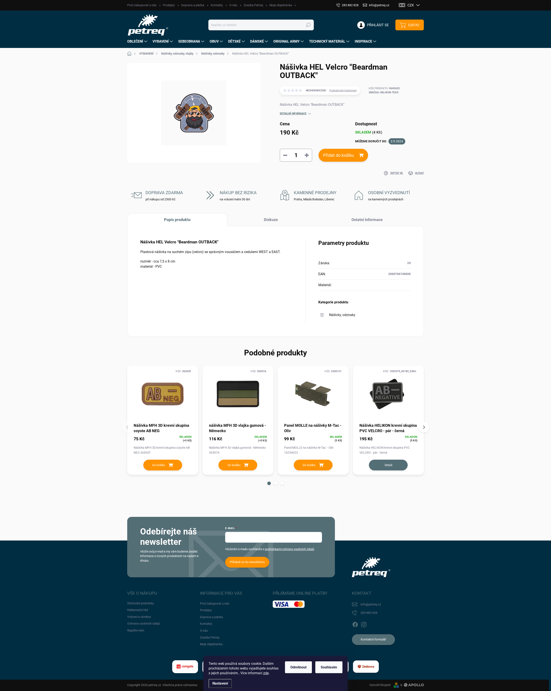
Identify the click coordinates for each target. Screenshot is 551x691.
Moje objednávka (280, 5)
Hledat (308, 25)
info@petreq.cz (371, 604)
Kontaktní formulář (373, 639)
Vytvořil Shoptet (380, 685)
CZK (410, 5)
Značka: (384, 92)
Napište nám (135, 630)
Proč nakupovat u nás (141, 5)
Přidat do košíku (338, 155)
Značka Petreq (253, 5)
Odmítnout (298, 667)
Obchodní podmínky (140, 603)
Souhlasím (329, 667)
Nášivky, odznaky (342, 315)
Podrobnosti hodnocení (343, 90)
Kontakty (217, 5)
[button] (269, 483)
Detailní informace (293, 113)
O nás (233, 5)
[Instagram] (364, 623)
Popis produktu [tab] (177, 219)
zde (266, 673)
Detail (388, 465)
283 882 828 (369, 612)
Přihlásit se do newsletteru (247, 562)
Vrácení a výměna (139, 617)
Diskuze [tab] (271, 219)
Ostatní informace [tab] (367, 219)
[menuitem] (137, 41)
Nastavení (220, 683)
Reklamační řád (137, 610)
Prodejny (169, 5)
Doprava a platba (192, 5)
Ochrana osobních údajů (143, 623)
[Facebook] (355, 623)
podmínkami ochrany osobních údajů (289, 549)
